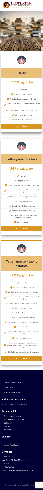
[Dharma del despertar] (17, 5)
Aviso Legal (9, 387)
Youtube (7, 429)
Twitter (6, 426)
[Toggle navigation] (38, 5)
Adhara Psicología (11, 445)
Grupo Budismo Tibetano (13, 419)
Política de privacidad (12, 383)
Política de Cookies (12, 392)
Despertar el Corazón (12, 416)
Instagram (7, 423)
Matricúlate (21, 126)
